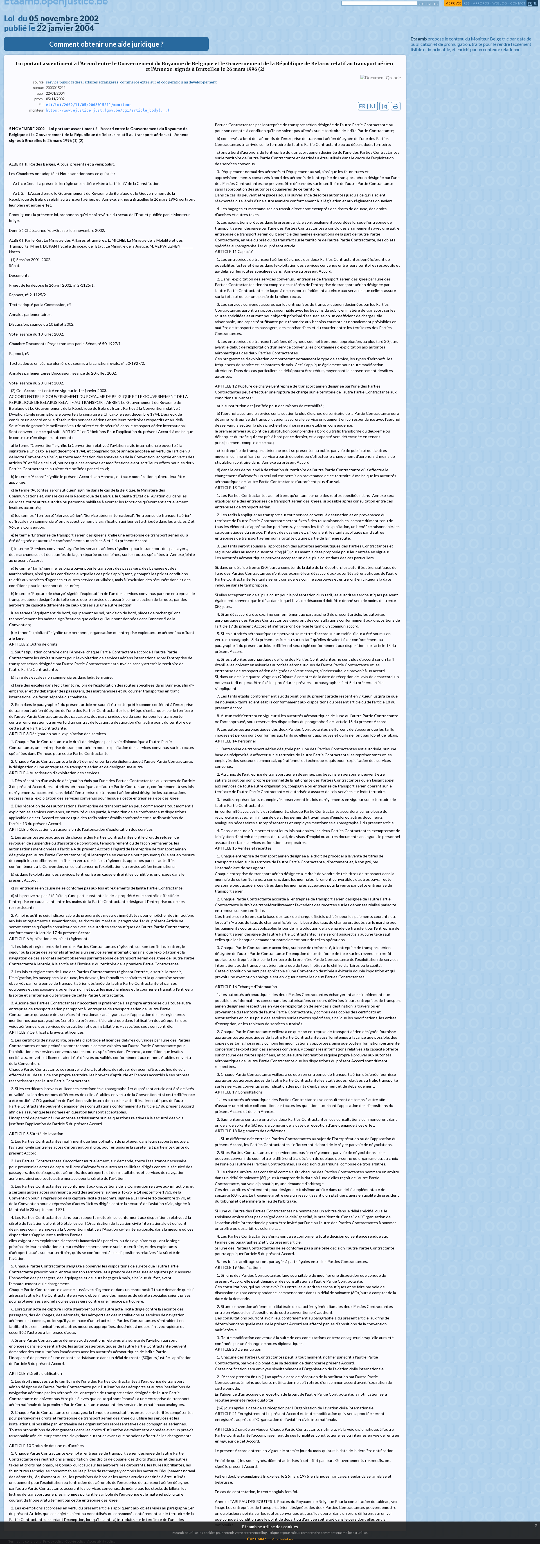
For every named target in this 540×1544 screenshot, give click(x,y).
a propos (481, 3)
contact (517, 3)
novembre (59, 18)
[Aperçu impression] (395, 106)
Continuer (256, 1538)
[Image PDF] (384, 106)
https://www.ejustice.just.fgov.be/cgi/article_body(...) (108, 110)
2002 (89, 18)
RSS (467, 3)
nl (535, 3)
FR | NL (368, 106)
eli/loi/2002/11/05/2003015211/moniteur (88, 105)
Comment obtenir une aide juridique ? (106, 44)
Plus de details (282, 1539)
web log (499, 3)
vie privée (453, 3)
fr (530, 3)
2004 (84, 28)
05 (34, 18)
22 (41, 28)
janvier (60, 28)
